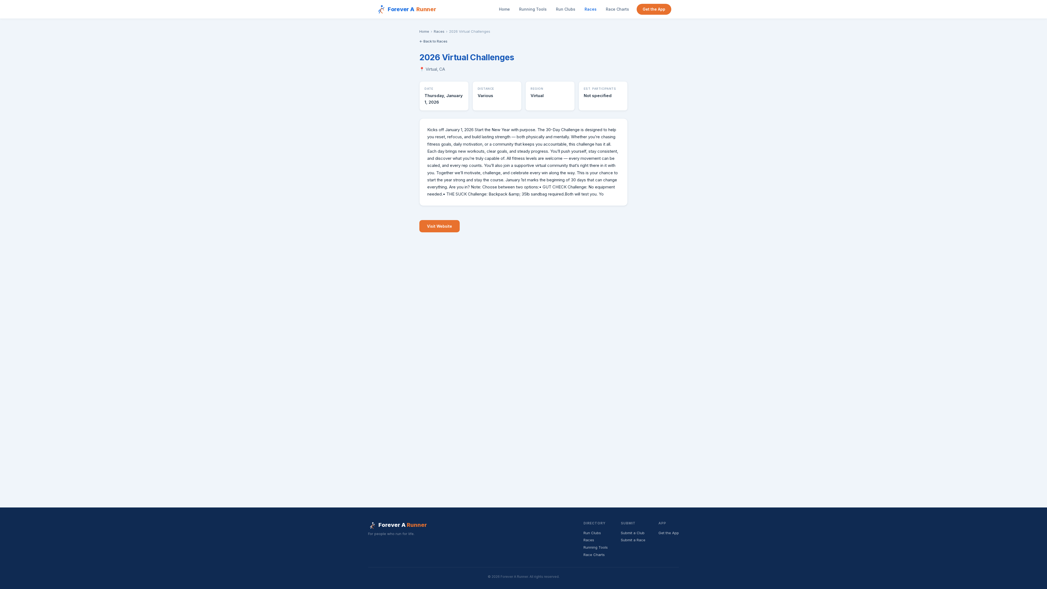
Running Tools (533, 9)
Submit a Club (633, 533)
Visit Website (439, 226)
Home (504, 9)
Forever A (412, 9)
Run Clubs (565, 9)
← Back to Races (433, 41)
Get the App (654, 9)
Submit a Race (633, 540)
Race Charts (617, 9)
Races (591, 9)
